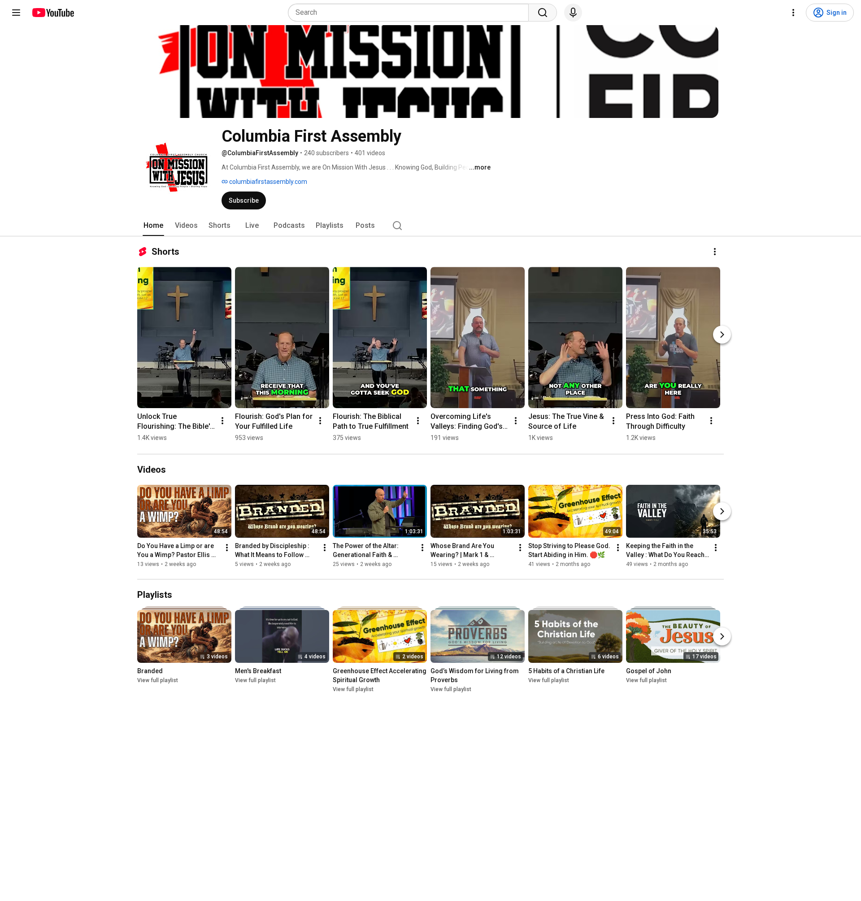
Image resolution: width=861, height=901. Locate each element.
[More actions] (715, 252)
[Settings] (793, 12)
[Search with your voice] (573, 13)
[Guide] (16, 12)
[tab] (153, 225)
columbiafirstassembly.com (267, 181)
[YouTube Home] (52, 12)
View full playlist (157, 680)
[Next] (722, 335)
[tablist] (430, 225)
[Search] (542, 13)
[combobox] (411, 12)
